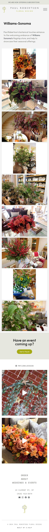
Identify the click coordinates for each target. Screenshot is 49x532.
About (24, 479)
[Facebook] (26, 497)
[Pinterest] (29, 497)
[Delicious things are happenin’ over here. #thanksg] (24, 440)
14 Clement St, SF (24, 490)
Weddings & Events (24, 483)
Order (24, 475)
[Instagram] (23, 497)
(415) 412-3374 (24, 494)
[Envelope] (20, 497)
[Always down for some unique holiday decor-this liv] (24, 393)
